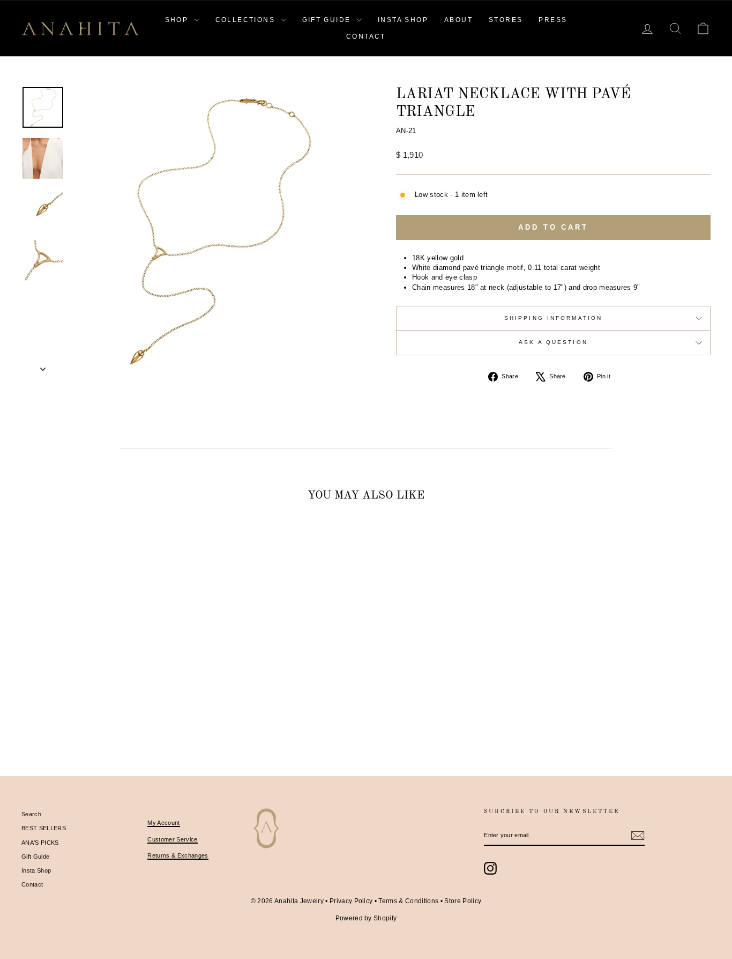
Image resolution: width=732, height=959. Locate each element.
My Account (163, 822)
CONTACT (366, 36)
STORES (505, 20)
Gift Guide (35, 856)
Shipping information (553, 318)
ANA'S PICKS (40, 842)
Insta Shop (36, 870)
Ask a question (553, 342)
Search (31, 814)
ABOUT (458, 20)
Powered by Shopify (366, 918)
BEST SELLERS (43, 828)
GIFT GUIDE (328, 20)
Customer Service (172, 839)
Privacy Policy (351, 901)
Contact (32, 884)
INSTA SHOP (403, 20)
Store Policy (462, 901)
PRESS (553, 20)
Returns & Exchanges (177, 855)
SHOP (178, 20)
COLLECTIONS (246, 20)
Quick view (103, 681)
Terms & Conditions (408, 901)
